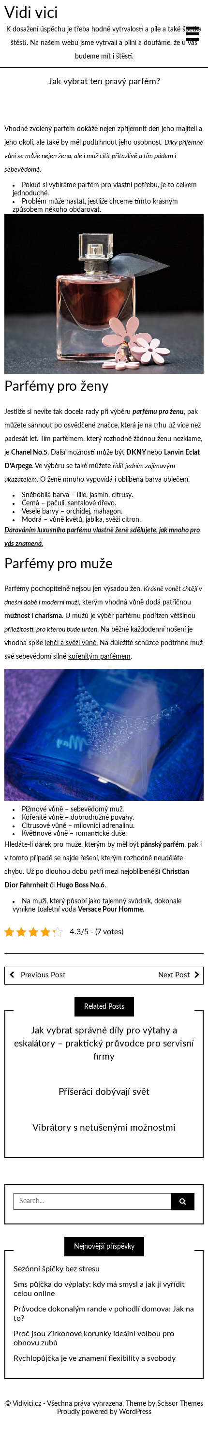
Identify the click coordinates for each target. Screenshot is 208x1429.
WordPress (135, 1412)
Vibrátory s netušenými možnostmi (104, 1128)
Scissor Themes (180, 1403)
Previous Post (42, 975)
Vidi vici (31, 13)
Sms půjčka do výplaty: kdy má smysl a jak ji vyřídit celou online (99, 1289)
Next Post (174, 975)
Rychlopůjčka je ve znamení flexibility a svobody (95, 1358)
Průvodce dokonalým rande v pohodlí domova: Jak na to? (104, 1313)
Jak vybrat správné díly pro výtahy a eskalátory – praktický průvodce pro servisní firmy (104, 1043)
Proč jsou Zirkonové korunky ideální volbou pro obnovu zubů (94, 1338)
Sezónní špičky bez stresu (57, 1269)
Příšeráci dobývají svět (104, 1092)
